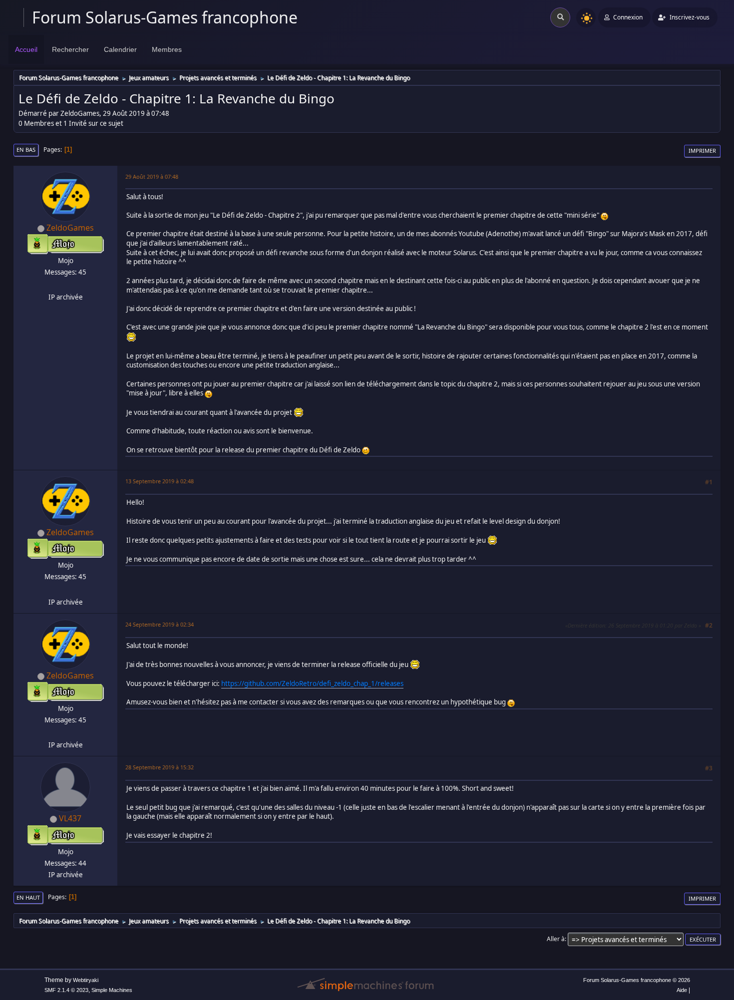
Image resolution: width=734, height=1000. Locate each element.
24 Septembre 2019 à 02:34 (159, 624)
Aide (682, 990)
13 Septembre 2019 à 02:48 (159, 481)
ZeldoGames (70, 227)
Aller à (556, 939)
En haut (28, 897)
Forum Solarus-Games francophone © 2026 (636, 980)
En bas (25, 149)
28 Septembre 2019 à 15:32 (159, 767)
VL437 (70, 818)
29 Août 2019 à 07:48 (151, 176)
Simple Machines (111, 990)
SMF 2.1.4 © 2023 (66, 990)
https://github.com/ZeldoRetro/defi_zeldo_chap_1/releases (312, 683)
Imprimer (702, 150)
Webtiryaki (85, 980)
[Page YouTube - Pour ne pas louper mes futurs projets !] (64, 285)
